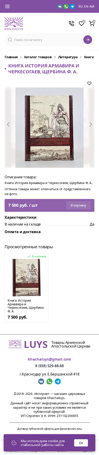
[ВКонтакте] (59, 6)
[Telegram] (72, 6)
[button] (8, 124)
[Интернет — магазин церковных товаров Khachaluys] (14, 23)
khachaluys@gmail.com (49, 359)
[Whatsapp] (66, 6)
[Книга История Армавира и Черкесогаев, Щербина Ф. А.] (26, 277)
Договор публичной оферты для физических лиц (49, 428)
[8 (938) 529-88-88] (71, 23)
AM (91, 6)
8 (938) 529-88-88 (49, 366)
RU (81, 6)
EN (86, 6)
